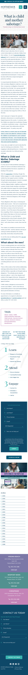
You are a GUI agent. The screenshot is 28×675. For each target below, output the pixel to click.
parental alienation (10, 321)
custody (6, 319)
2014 (3, 528)
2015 (3, 525)
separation (9, 174)
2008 (3, 544)
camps (11, 314)
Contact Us (13, 388)
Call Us (12, 395)
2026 (3, 496)
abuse (6, 314)
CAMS (15, 314)
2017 (3, 520)
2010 (3, 539)
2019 (3, 514)
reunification (8, 323)
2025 (3, 498)
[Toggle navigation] (25, 7)
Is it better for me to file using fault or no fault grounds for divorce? (19, 335)
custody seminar (17, 298)
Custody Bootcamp (15, 374)
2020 (3, 512)
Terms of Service (11, 445)
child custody (8, 318)
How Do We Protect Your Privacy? (10, 617)
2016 (3, 522)
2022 (3, 506)
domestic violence (15, 319)
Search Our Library (15, 361)
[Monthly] (14, 476)
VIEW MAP (14, 570)
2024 (3, 501)
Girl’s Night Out (14, 377)
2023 (3, 504)
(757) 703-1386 (14, 566)
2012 (3, 533)
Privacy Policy (17, 445)
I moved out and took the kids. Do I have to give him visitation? (6, 335)
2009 (3, 541)
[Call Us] (20, 7)
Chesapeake (14, 591)
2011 (3, 536)
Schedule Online (14, 457)
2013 (3, 531)
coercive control (17, 318)
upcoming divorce (6, 298)
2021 (3, 509)
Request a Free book (16, 354)
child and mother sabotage (12, 316)
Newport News (14, 575)
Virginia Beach (14, 556)
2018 (3, 517)
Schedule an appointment (14, 1)
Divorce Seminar (15, 372)
